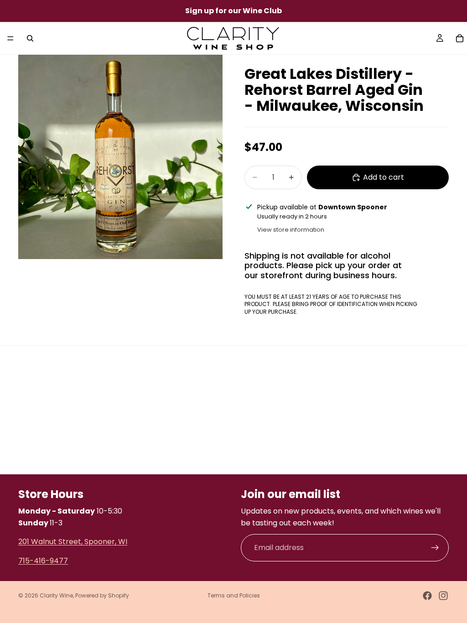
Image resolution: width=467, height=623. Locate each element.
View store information (290, 229)
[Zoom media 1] (120, 157)
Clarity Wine (56, 595)
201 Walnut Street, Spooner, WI (72, 541)
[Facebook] (427, 595)
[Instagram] (443, 595)
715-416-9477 (43, 560)
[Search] (30, 38)
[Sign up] (435, 547)
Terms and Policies (234, 595)
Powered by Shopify (102, 595)
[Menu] (10, 38)
